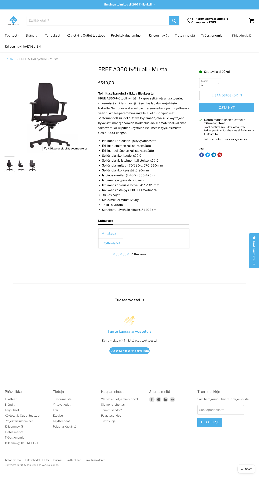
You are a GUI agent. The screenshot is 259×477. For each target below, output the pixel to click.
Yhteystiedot (62, 404)
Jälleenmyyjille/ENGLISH (23, 46)
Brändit (31, 35)
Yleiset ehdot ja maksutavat (119, 399)
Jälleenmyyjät (159, 35)
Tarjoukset (52, 35)
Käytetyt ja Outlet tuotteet (86, 35)
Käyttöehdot (61, 421)
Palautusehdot (111, 415)
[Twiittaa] (207, 154)
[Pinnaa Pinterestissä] (219, 154)
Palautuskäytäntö (64, 426)
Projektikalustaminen (126, 35)
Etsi (55, 410)
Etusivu (10, 59)
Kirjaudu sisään (243, 35)
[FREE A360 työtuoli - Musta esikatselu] (9, 164)
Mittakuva (109, 233)
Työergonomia (212, 35)
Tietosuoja (108, 421)
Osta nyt (227, 107)
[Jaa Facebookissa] (201, 154)
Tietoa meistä (185, 35)
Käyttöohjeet (111, 243)
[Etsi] (174, 20)
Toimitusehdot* (111, 410)
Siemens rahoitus (113, 404)
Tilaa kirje (209, 422)
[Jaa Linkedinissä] (213, 154)
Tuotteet (11, 35)
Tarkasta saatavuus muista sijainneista (225, 139)
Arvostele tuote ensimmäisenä (129, 351)
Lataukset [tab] (105, 221)
